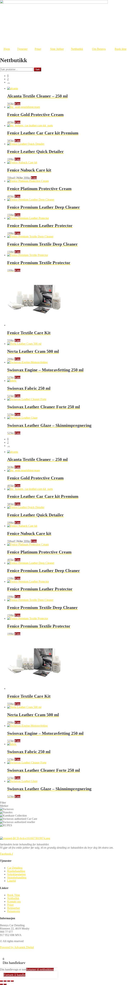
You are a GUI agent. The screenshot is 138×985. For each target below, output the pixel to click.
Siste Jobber (57, 48)
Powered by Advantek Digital (17, 947)
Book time (120, 48)
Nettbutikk (77, 48)
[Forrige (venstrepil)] (1, 984)
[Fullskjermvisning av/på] (5, 981)
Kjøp (17, 103)
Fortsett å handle (14, 975)
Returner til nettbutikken (40, 969)
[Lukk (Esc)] (12, 981)
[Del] (8, 981)
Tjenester (22, 48)
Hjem (7, 48)
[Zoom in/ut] (1, 981)
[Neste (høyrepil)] (5, 984)
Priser (38, 48)
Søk (37, 69)
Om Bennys (99, 48)
